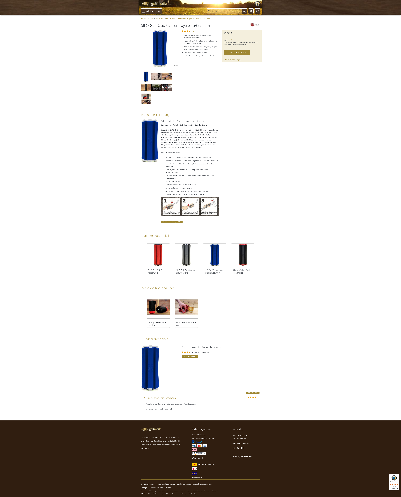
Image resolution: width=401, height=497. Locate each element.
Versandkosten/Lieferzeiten (202, 484)
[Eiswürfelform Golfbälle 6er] (186, 307)
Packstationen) (209, 464)
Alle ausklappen (252, 393)
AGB (178, 484)
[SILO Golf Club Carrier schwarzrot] (242, 254)
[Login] (251, 11)
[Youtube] (234, 448)
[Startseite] (142, 18)
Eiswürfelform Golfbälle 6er (186, 323)
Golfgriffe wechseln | (157, 488)
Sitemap (168, 488)
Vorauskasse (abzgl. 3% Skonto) (203, 438)
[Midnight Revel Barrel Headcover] (158, 307)
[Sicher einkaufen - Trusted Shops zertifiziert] (257, 3)
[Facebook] (242, 448)
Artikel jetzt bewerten (190, 356)
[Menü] (397, 475)
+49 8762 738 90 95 (239, 438)
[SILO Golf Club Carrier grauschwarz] (186, 254)
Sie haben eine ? (232, 60)
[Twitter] (238, 448)
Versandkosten (197, 477)
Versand (229, 40)
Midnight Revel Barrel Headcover (157, 323)
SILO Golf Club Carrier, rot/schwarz (157, 271)
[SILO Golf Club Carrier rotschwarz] (158, 254)
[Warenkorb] (257, 11)
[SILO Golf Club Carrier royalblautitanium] (214, 254)
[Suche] (244, 11)
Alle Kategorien (153, 11)
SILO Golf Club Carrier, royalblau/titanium (214, 271)
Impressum (161, 484)
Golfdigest (144, 488)
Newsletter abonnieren (241, 443)
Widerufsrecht (186, 484)
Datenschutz (170, 484)
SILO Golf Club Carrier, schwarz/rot (242, 271)
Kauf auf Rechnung (198, 435)
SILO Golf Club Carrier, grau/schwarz (185, 271)
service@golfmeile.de (240, 435)
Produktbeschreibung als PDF (171, 222)
